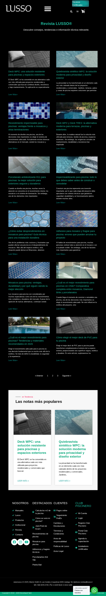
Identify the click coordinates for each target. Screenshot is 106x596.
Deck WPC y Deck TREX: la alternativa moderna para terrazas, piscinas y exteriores (76, 126)
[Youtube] (26, 542)
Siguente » (66, 376)
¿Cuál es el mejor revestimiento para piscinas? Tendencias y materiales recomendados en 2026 (27, 340)
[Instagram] (20, 542)
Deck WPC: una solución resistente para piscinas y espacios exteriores (31, 447)
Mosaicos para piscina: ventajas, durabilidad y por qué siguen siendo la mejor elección (28, 285)
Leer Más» (12, 94)
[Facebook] (14, 542)
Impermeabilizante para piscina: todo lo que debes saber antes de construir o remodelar (76, 180)
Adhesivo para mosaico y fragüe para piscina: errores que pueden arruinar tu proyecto (76, 234)
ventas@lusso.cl (86, 582)
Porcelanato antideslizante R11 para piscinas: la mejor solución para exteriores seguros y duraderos (27, 180)
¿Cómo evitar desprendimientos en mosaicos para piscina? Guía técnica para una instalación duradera (27, 234)
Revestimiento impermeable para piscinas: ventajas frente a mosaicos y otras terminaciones (28, 126)
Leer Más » (23, 481)
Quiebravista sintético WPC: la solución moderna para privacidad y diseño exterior (76, 74)
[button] (47, 8)
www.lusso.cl (18, 582)
